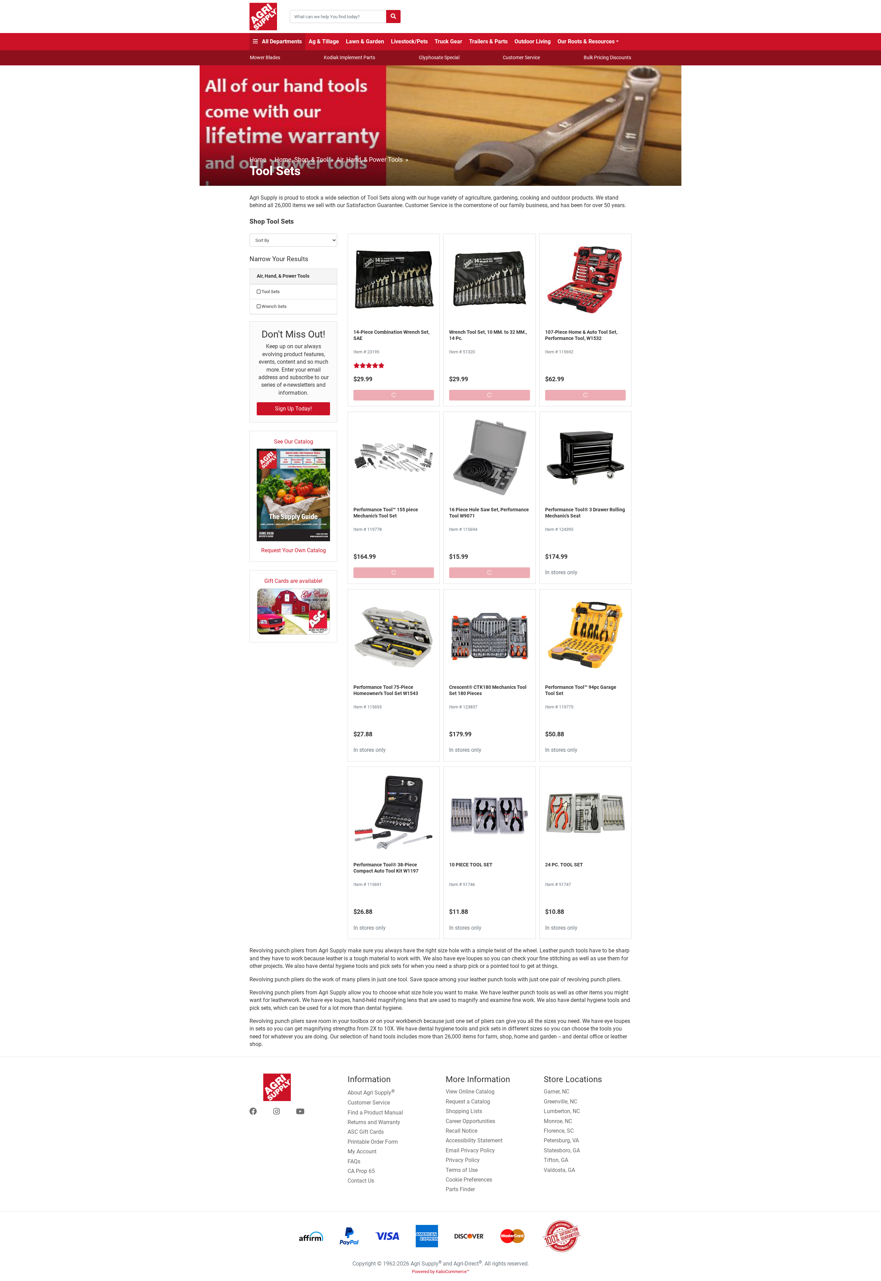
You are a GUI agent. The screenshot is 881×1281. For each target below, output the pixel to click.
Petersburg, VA (561, 1140)
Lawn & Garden (365, 41)
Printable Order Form (373, 1142)
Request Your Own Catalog (293, 550)
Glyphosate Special (439, 57)
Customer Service (521, 57)
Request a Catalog (468, 1101)
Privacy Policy (463, 1160)
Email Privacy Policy (470, 1150)
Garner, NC (556, 1091)
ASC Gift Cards (366, 1132)
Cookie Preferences (469, 1179)
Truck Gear (448, 41)
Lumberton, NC (562, 1111)
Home (258, 159)
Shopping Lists (464, 1111)
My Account (362, 1151)
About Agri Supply (371, 1092)
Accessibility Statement (474, 1140)
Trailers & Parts (488, 41)
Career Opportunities (470, 1121)
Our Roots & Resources (586, 41)
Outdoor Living (532, 41)
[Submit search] (393, 16)
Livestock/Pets (409, 41)
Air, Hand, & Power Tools (369, 159)
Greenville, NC (560, 1101)
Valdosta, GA (559, 1170)
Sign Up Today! (293, 408)
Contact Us (361, 1180)
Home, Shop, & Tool (301, 159)
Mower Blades (265, 57)
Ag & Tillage (324, 41)
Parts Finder (460, 1189)
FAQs (354, 1161)
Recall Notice (461, 1131)
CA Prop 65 (361, 1171)
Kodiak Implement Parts (349, 57)
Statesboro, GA (562, 1150)
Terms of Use (462, 1170)
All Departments (281, 41)
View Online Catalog (470, 1091)
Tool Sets (270, 291)
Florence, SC (559, 1131)
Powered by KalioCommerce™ (440, 1271)
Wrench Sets (274, 306)
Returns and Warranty (374, 1122)
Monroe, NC (558, 1121)
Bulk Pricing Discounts (607, 57)
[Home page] (263, 16)
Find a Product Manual (375, 1112)
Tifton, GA (556, 1160)
